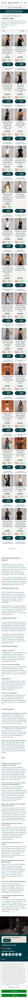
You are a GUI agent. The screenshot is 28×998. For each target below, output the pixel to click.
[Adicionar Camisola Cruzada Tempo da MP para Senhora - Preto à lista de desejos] (11, 476)
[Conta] (21, 3)
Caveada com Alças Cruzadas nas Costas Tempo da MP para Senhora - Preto (7, 51)
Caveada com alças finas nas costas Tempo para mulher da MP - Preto (20, 234)
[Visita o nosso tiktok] (9, 954)
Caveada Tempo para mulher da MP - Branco (20, 489)
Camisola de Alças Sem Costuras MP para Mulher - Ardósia (8, 344)
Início (3, 15)
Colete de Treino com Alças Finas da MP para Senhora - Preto (20, 50)
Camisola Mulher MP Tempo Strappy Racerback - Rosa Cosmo (20, 308)
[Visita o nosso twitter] (16, 954)
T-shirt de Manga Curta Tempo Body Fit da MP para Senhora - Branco (7, 161)
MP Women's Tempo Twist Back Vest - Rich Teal (14, 726)
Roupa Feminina (8, 15)
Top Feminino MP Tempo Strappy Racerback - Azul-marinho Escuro (20, 344)
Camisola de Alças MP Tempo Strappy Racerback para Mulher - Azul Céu (7, 308)
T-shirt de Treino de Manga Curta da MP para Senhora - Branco (7, 234)
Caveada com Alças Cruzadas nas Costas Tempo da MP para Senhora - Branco (7, 270)
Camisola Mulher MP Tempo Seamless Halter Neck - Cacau (20, 453)
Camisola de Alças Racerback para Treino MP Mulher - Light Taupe (7, 87)
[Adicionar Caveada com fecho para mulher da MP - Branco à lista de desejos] (24, 182)
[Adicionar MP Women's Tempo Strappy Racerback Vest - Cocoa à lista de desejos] (24, 110)
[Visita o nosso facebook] (6, 954)
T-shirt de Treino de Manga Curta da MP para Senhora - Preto (20, 161)
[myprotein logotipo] (13, 3)
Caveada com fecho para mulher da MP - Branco (20, 196)
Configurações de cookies (9, 945)
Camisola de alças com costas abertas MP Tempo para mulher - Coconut (7, 417)
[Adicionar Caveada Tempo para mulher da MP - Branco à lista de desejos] (24, 476)
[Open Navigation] (3, 3)
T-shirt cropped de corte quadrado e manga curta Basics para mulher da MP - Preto (20, 525)
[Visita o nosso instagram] (2, 954)
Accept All (14, 995)
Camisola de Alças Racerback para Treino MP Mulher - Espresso (20, 416)
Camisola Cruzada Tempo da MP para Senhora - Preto (7, 489)
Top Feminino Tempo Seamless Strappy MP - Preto (20, 268)
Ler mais (4, 27)
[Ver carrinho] (25, 3)
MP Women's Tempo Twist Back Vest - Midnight (14, 713)
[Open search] (6, 3)
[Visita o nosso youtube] (13, 954)
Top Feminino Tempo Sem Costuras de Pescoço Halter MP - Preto (20, 88)
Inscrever (7, 940)
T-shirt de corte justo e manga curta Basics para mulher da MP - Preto (20, 380)
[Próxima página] (18, 548)
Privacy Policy (9, 984)
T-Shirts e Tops (17, 15)
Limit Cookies (14, 991)
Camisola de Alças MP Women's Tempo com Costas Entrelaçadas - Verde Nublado (7, 454)
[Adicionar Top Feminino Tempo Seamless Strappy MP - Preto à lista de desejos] (24, 255)
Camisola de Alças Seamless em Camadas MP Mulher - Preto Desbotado (8, 125)
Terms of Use (16, 984)
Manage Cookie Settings (14, 987)
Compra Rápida (8, 64)
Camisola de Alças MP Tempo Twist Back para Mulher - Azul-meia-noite (8, 524)
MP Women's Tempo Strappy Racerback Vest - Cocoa (20, 124)
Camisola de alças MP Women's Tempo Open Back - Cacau (8, 379)
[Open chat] (20, 954)
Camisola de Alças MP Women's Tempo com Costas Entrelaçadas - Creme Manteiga (7, 198)
